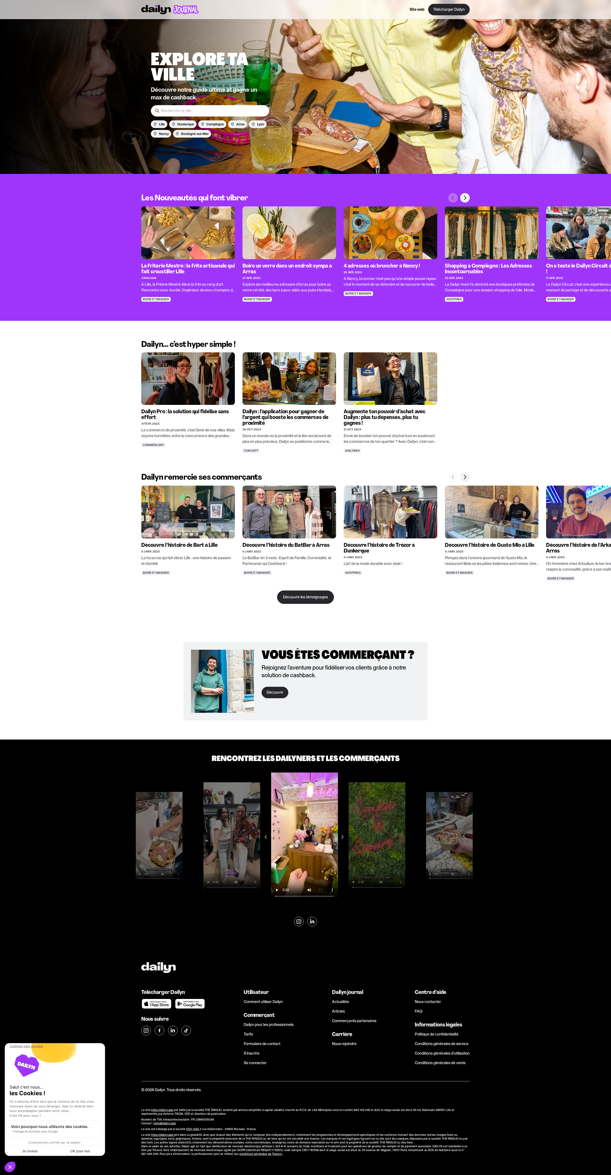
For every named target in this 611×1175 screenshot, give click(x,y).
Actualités (340, 1001)
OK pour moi (80, 1151)
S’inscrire (251, 1053)
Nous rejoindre (344, 1043)
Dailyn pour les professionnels (269, 1024)
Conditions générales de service (442, 1043)
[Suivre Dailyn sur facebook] (159, 1030)
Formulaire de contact (262, 1043)
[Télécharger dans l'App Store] (156, 1004)
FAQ (418, 1011)
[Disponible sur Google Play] (190, 1004)
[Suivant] (465, 198)
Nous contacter (428, 1001)
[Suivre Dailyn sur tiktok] (186, 1030)
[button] (10, 1167)
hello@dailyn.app (164, 1123)
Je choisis (30, 1151)
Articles (338, 1011)
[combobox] (210, 111)
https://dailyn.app (162, 1110)
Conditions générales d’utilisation (442, 1053)
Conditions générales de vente (440, 1063)
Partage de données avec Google (35, 1131)
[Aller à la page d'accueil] (170, 9)
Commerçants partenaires (354, 1021)
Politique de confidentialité (436, 1034)
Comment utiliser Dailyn (263, 1001)
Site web (417, 9)
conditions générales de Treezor (261, 1154)
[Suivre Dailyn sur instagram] (299, 921)
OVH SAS (193, 1129)
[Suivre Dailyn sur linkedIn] (312, 921)
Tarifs (248, 1034)
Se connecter (255, 1063)
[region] (305, 247)
